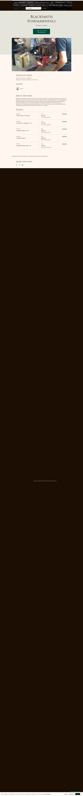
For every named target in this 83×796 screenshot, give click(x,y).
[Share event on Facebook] (16, 164)
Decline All (72, 794)
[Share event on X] (19, 164)
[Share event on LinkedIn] (22, 164)
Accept (77, 794)
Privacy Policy (48, 794)
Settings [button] (66, 794)
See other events (41, 32)
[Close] (81, 794)
